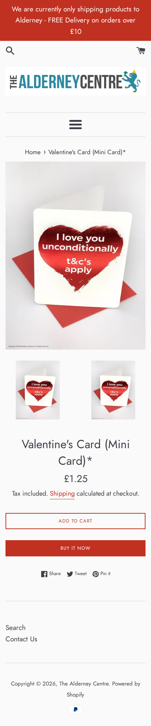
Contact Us (21, 639)
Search (15, 628)
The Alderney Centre (83, 684)
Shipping (62, 493)
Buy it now (75, 548)
